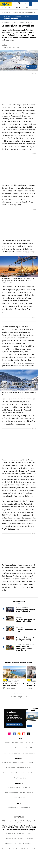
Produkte (23, 0)
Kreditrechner (16, 753)
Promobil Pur (19, 748)
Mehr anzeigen (18, 696)
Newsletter (15, 742)
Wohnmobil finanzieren (28, 753)
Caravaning (7, 742)
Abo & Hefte (11, 787)
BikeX (29, 833)
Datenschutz (31, 762)
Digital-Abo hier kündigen (18, 773)
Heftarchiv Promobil (22, 787)
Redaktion (30, 773)
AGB (9, 762)
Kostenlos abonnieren (14, 724)
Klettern (29, 838)
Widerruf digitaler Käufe (19, 778)
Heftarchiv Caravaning (11, 792)
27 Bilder (33, 67)
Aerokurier (9, 833)
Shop (21, 742)
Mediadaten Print (25, 807)
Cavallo (16, 838)
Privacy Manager (10, 767)
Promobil (11, 849)
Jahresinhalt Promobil (25, 792)
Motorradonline (27, 843)
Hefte (18, 0)
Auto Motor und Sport (20, 833)
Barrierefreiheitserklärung (24, 767)
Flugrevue (22, 838)
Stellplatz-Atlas (29, 748)
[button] (19, 60)
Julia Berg (4, 45)
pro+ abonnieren (8, 748)
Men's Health (17, 843)
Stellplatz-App (29, 742)
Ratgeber (28, 7)
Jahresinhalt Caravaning (19, 798)
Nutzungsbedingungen (19, 762)
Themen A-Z (6, 753)
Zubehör (4, 7)
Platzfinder (10, 7)
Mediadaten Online (13, 807)
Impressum (6, 773)
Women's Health (31, 849)
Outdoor (4, 849)
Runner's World (20, 849)
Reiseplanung (19, 7)
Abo (14, 0)
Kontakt (4, 762)
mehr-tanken (8, 843)
